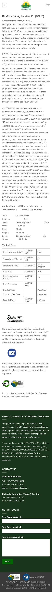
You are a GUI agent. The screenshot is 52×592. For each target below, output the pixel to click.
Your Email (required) (11, 527)
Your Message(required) (12, 537)
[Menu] (4, 5)
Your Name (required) (11, 517)
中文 (48, 5)
